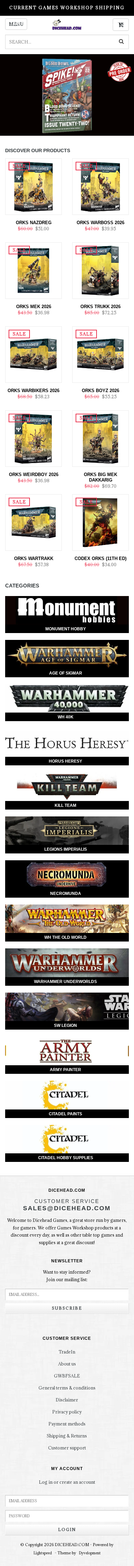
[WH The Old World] (67, 919)
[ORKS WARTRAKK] (33, 522)
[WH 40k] (67, 698)
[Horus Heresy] (67, 742)
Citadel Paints (65, 1114)
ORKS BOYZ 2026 (100, 390)
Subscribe (67, 1308)
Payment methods (67, 1424)
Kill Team (65, 805)
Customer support (67, 1447)
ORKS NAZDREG (34, 222)
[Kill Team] (67, 786)
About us (67, 1364)
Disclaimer (67, 1400)
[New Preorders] (67, 95)
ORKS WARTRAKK (33, 558)
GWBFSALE (67, 1376)
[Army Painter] (67, 1050)
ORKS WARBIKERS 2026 (33, 390)
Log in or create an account (67, 1482)
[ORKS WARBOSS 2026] (100, 186)
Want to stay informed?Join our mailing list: (67, 1275)
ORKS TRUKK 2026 (100, 306)
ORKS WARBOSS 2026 (100, 222)
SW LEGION (65, 1025)
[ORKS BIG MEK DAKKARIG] (100, 438)
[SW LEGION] (67, 1007)
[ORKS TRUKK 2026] (100, 270)
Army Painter (65, 1069)
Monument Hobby (65, 629)
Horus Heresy (65, 761)
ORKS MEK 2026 (33, 306)
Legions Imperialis (65, 849)
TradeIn (67, 1352)
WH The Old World (65, 937)
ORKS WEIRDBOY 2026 (33, 474)
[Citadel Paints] (67, 1095)
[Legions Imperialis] (67, 830)
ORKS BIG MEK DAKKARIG (100, 477)
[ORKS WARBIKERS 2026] (33, 354)
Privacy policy (67, 1412)
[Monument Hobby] (67, 610)
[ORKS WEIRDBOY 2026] (33, 438)
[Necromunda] (67, 874)
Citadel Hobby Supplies (65, 1157)
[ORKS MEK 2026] (33, 270)
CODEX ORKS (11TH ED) (100, 558)
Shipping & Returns (67, 1435)
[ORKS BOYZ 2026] (100, 354)
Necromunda (65, 893)
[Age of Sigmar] (67, 654)
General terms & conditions (67, 1388)
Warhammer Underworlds (65, 981)
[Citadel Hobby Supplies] (67, 1139)
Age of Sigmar (65, 673)
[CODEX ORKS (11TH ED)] (100, 522)
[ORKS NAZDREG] (33, 186)
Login (67, 1529)
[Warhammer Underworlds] (67, 962)
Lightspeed (43, 1553)
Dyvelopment (90, 1553)
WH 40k (66, 717)
